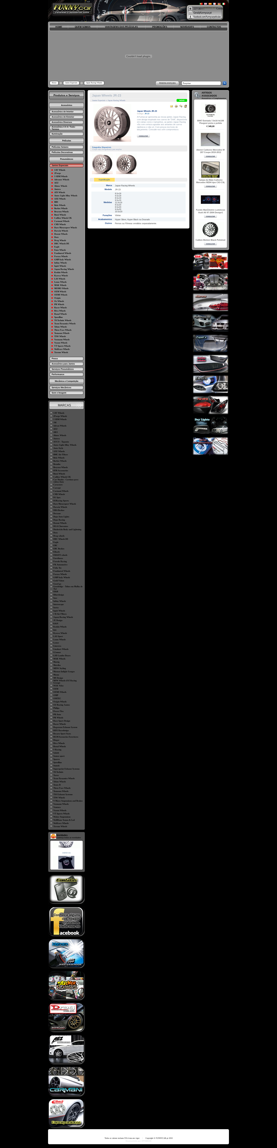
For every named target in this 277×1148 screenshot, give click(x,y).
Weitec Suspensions (61, 817)
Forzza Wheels (61, 256)
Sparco (56, 759)
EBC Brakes (58, 548)
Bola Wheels (59, 205)
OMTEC (57, 698)
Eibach (56, 552)
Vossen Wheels (60, 343)
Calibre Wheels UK (63, 218)
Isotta (56, 607)
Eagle (56, 247)
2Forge (57, 173)
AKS (55, 432)
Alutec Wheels (60, 186)
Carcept (57, 488)
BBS (56, 202)
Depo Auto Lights (61, 516)
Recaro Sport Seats (62, 733)
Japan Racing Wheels (64, 269)
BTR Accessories (60, 470)
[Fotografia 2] (126, 173)
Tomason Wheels (61, 333)
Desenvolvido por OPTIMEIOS (138, 1141)
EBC (55, 545)
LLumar (57, 652)
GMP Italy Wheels (62, 259)
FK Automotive (60, 564)
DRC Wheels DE (61, 243)
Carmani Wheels (61, 221)
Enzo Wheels (60, 250)
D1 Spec (57, 497)
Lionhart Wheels (60, 649)
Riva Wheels (60, 311)
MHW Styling (59, 668)
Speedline (58, 317)
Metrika (57, 665)
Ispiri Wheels (60, 266)
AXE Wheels (60, 199)
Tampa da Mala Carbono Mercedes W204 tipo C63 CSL (210, 181)
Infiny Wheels (60, 263)
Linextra (57, 646)
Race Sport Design (61, 721)
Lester (56, 643)
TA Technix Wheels (62, 320)
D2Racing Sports (61, 500)
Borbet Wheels (60, 208)
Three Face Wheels (62, 330)
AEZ (56, 183)
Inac (55, 598)
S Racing (57, 749)
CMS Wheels (60, 224)
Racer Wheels (60, 307)
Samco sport (59, 756)
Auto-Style (58, 448)
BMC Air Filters (60, 454)
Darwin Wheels (61, 231)
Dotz (56, 237)
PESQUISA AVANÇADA (167, 83)
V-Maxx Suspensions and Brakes (68, 801)
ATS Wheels (59, 192)
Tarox (56, 775)
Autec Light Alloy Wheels (65, 195)
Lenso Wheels (60, 282)
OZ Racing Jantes (61, 705)
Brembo (56, 464)
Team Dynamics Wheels (65, 323)
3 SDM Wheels (60, 176)
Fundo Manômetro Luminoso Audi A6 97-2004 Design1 (210, 211)
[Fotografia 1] (102, 173)
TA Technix (58, 772)
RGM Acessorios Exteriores (65, 737)
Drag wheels (58, 536)
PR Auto (57, 714)
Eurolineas (58, 558)
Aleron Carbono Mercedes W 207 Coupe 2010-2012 (210, 151)
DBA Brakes (58, 510)
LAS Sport (58, 636)
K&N (55, 623)
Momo (56, 675)
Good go (57, 584)
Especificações (104, 180)
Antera (57, 189)
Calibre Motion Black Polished (210, 240)
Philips (56, 708)
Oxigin (57, 298)
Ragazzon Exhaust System (65, 727)
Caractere (58, 484)
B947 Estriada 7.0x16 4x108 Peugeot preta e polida (210, 122)
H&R (55, 591)
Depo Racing (59, 520)
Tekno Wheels (60, 327)
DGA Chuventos (60, 526)
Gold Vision (58, 580)
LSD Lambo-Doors (61, 655)
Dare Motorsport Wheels (65, 227)
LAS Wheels (59, 279)
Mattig (56, 662)
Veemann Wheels (62, 339)
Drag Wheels (60, 240)
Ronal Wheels (60, 314)
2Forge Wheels (60, 416)
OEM (55, 689)
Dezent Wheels (60, 234)
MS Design (58, 678)
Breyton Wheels (61, 211)
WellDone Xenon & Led (64, 820)
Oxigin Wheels (60, 701)
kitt (55, 630)
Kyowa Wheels (61, 275)
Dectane (57, 513)
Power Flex (58, 711)
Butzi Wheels (60, 215)
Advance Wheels (61, 179)
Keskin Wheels (60, 272)
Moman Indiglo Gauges (64, 671)
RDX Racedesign (61, 730)
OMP (55, 695)
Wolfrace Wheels (62, 349)
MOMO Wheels (61, 288)
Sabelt (56, 753)
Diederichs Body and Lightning (67, 529)
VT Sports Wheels (62, 346)
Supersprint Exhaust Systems (66, 769)
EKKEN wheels (60, 555)
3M (54, 422)
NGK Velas (58, 685)
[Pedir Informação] (143, 136)
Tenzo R (57, 785)
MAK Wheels (60, 285)
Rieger (56, 740)
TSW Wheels (60, 336)
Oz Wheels (59, 301)
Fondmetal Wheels (62, 253)
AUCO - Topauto (61, 442)
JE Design (57, 620)
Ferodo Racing (60, 561)
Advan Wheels (59, 426)
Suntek (56, 765)
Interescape (58, 604)
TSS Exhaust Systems (63, 794)
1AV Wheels (59, 170)
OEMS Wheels (60, 295)
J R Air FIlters (60, 614)
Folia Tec (57, 568)
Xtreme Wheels (61, 352)
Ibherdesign (58, 595)
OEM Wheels (60, 291)
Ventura (57, 807)
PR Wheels (59, 304)
